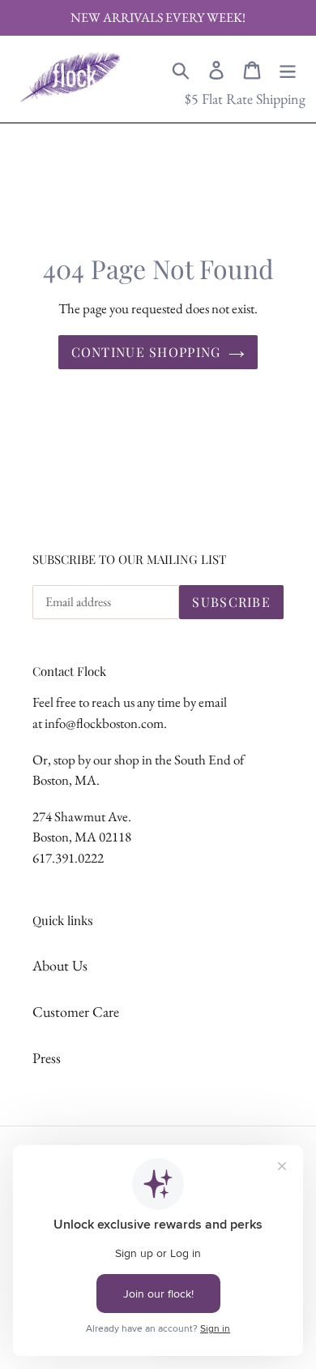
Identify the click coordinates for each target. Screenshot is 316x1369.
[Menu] (287, 68)
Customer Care (75, 1011)
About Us (60, 965)
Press (46, 1057)
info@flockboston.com (104, 723)
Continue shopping (146, 351)
